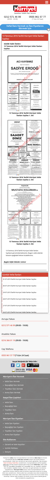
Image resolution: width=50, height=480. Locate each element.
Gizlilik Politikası (11, 448)
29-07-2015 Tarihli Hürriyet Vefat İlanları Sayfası (19, 292)
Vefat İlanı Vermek (12, 381)
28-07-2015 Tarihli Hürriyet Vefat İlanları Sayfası (19, 299)
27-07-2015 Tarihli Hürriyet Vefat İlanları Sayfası (19, 305)
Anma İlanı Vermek (12, 392)
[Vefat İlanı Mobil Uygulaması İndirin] (33, 365)
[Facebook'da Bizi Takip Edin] (13, 365)
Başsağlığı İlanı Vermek (14, 385)
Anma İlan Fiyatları (12, 434)
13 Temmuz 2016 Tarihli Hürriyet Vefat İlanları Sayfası (23, 47)
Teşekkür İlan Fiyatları (14, 431)
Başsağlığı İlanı (11, 406)
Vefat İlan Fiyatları (12, 423)
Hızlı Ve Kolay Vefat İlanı (11, 463)
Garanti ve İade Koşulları (15, 444)
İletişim (8, 452)
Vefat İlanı (9, 402)
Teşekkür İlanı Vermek (14, 389)
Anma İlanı (9, 413)
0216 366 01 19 (8, 340)
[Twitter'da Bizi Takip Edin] (18, 365)
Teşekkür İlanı (10, 410)
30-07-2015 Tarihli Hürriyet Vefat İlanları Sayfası (19, 286)
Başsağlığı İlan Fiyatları (14, 427)
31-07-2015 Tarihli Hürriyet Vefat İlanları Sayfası (19, 279)
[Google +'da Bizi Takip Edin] (24, 365)
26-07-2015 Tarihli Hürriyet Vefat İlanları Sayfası (19, 312)
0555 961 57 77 (37, 18)
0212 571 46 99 (12, 18)
